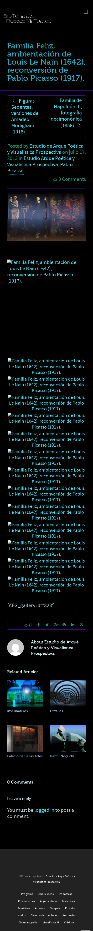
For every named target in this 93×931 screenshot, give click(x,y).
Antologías (69, 915)
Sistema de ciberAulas (44, 915)
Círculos (56, 711)
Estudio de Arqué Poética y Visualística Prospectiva (45, 149)
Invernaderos (17, 711)
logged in (44, 810)
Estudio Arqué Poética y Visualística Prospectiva (41, 161)
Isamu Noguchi (62, 756)
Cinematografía (28, 922)
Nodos (22, 915)
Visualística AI (51, 922)
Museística (68, 901)
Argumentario (48, 901)
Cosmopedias (26, 901)
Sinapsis (55, 908)
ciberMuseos (46, 894)
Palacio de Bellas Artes (24, 756)
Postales (70, 908)
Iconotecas (65, 894)
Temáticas (24, 908)
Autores (40, 908)
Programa (27, 894)
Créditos (69, 922)
